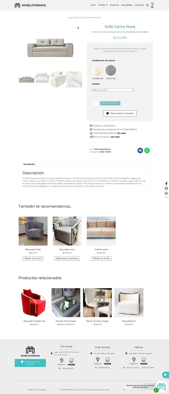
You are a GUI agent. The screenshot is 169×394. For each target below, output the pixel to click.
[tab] (29, 164)
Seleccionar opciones (67, 258)
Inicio (70, 17)
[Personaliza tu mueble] (165, 375)
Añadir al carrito (110, 103)
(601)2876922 (104, 367)
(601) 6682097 (68, 368)
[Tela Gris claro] (110, 70)
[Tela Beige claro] (97, 70)
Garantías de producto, (109, 133)
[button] (147, 5)
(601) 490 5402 (133, 367)
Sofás (82, 17)
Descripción (29, 164)
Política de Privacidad (37, 390)
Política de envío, (106, 137)
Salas (76, 17)
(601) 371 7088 (148, 367)
